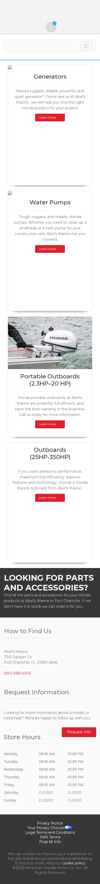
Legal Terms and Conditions (50, 832)
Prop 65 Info (50, 841)
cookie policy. (74, 863)
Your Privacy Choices (46, 827)
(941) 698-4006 (17, 673)
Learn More (47, 117)
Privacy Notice (50, 823)
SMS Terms (50, 837)
